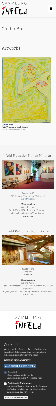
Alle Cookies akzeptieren (20, 366)
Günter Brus (7, 124)
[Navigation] (51, 8)
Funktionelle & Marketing (20, 383)
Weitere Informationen (17, 360)
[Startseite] (15, 8)
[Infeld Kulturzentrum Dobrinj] (28, 250)
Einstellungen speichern (16, 397)
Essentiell (12, 372)
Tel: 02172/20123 (28, 199)
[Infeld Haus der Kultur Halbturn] (28, 174)
